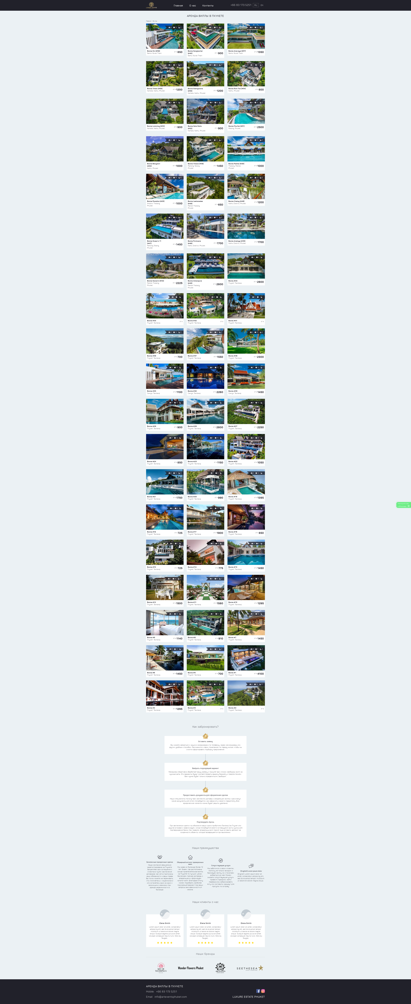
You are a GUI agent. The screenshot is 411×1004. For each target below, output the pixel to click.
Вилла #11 (192, 602)
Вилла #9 (151, 637)
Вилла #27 (233, 426)
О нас (192, 5)
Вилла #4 (151, 708)
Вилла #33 (151, 391)
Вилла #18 (151, 532)
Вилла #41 (233, 321)
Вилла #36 (233, 356)
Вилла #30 (233, 391)
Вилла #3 (192, 708)
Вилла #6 (151, 673)
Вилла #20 (192, 497)
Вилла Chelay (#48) (236, 201)
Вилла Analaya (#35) (237, 241)
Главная (178, 5)
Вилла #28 (192, 426)
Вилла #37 (192, 356)
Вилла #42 (192, 321)
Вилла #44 (233, 281)
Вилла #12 (151, 602)
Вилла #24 (151, 461)
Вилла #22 (233, 461)
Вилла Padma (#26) (236, 164)
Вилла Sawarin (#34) (155, 281)
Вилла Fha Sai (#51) (237, 126)
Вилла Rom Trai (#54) (237, 89)
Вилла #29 (151, 426)
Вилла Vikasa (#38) (196, 164)
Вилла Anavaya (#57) (237, 51)
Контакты (208, 5)
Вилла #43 (151, 321)
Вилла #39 (151, 356)
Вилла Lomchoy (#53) (156, 126)
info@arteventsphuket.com (171, 996)
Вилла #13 (233, 567)
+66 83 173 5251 (241, 5)
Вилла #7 (232, 637)
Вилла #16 (233, 532)
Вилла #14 (192, 567)
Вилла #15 (151, 567)
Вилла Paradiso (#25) (156, 201)
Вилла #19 (233, 497)
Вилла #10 (233, 602)
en (262, 5)
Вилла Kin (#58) (153, 51)
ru (255, 5)
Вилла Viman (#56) (155, 89)
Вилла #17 (192, 532)
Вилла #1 (232, 673)
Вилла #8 (192, 637)
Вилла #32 (192, 391)
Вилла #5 (192, 673)
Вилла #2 (232, 708)
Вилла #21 (151, 497)
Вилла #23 (192, 461)
